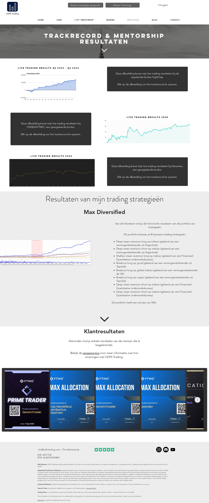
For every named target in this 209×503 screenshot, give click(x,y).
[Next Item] (197, 400)
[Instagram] (159, 449)
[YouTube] (173, 449)
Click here (41, 500)
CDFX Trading (12, 13)
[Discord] (166, 449)
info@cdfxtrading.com (49, 449)
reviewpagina (91, 353)
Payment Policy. (91, 488)
